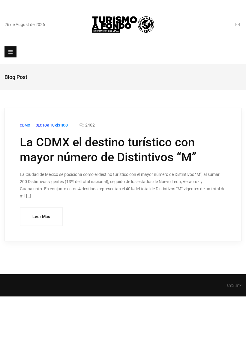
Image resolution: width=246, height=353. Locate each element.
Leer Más (41, 216)
